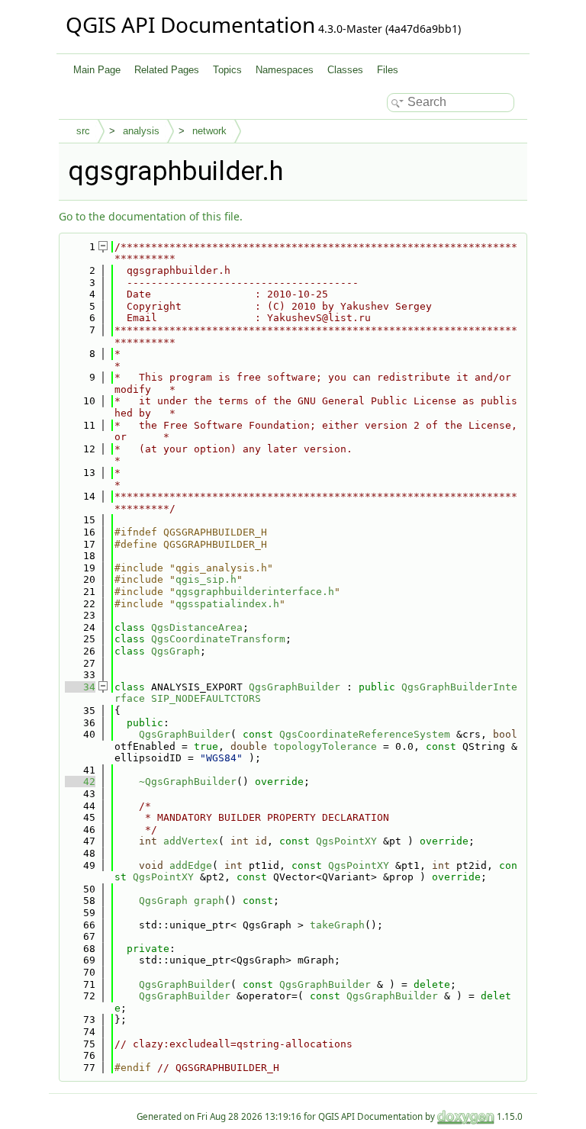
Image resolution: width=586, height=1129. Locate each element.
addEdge (190, 865)
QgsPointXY (346, 841)
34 (80, 687)
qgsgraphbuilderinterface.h (254, 591)
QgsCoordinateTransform (218, 639)
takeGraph (337, 925)
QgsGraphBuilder (294, 687)
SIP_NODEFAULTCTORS (206, 698)
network (209, 131)
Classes (345, 70)
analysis (141, 131)
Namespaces (285, 70)
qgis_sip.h (206, 579)
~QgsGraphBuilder (188, 781)
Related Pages (166, 70)
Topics (227, 70)
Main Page (97, 70)
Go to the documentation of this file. (151, 216)
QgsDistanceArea (197, 627)
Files (387, 70)
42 (80, 781)
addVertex (190, 841)
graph (209, 900)
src (83, 131)
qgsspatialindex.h (227, 604)
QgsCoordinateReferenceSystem (364, 734)
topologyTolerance (325, 746)
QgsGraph (175, 651)
